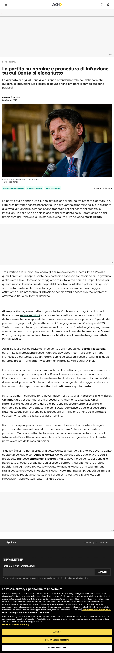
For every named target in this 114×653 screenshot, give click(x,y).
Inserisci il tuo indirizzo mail (19, 566)
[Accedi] (108, 4)
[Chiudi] (109, 589)
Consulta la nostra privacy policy (96, 609)
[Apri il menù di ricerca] (102, 4)
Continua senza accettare (57, 640)
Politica (13, 62)
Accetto (57, 632)
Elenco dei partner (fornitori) (15, 624)
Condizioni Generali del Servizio (74, 578)
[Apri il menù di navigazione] (5, 4)
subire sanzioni (30, 315)
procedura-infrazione (13, 188)
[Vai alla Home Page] (57, 4)
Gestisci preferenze (57, 647)
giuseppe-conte (53, 188)
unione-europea (34, 188)
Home (4, 62)
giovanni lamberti (12, 97)
